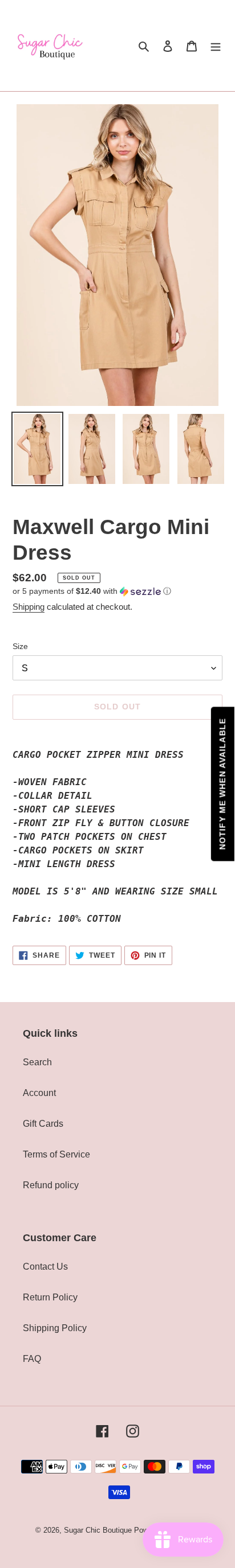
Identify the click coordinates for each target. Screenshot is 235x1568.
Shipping (28, 606)
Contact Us (45, 1266)
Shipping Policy (55, 1328)
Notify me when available (222, 784)
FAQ (32, 1359)
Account (39, 1093)
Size (20, 646)
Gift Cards (43, 1123)
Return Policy (50, 1297)
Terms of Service (56, 1154)
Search (37, 1062)
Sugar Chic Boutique (98, 1530)
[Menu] (216, 45)
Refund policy (51, 1185)
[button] (92, 591)
